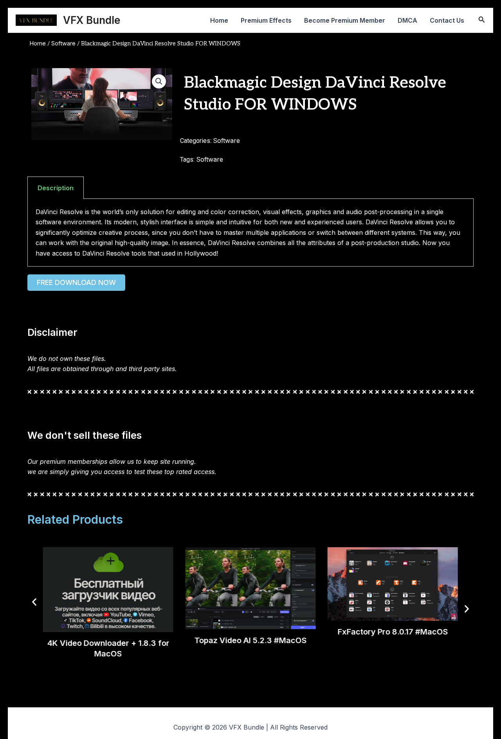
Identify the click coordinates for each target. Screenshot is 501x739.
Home (219, 20)
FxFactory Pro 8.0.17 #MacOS (392, 631)
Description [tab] (56, 188)
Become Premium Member (344, 20)
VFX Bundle (91, 20)
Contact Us (447, 20)
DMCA (407, 20)
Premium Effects (266, 20)
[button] (159, 81)
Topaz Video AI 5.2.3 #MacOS (250, 640)
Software (63, 43)
